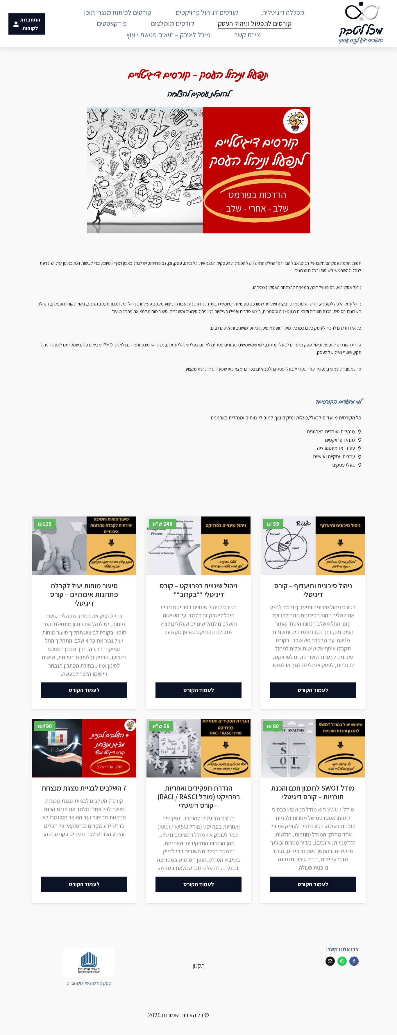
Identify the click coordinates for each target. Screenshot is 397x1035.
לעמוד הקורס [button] (313, 690)
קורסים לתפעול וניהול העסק (255, 23)
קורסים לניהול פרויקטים (207, 12)
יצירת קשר (248, 34)
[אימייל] (330, 961)
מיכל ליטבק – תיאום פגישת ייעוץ (168, 34)
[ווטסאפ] (342, 961)
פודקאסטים (112, 23)
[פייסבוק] (354, 961)
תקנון (198, 966)
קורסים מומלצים (172, 23)
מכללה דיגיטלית (283, 12)
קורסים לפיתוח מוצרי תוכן (117, 12)
